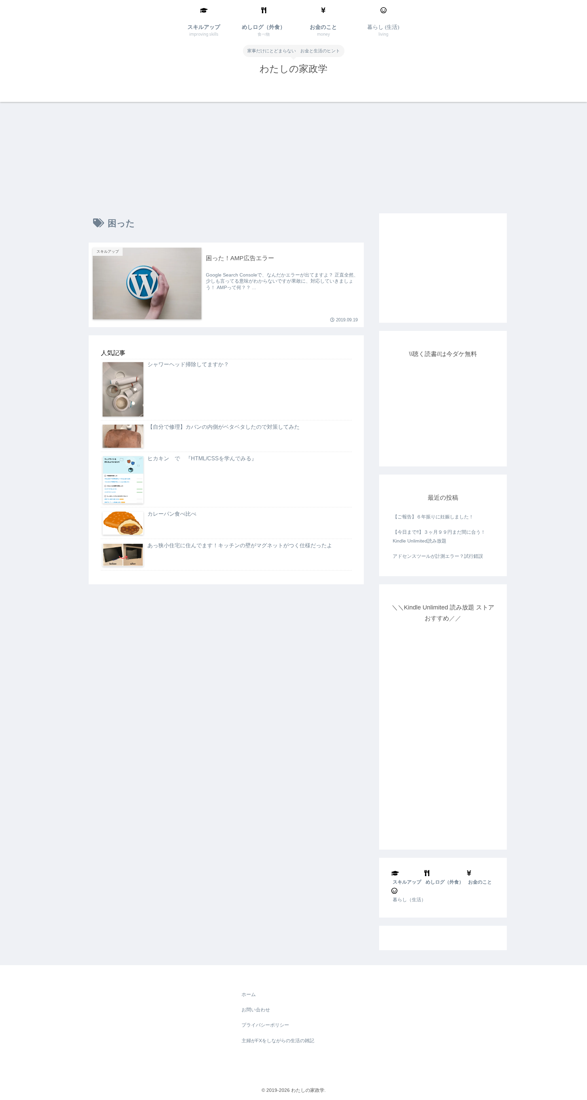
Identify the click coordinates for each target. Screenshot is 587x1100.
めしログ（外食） (445, 882)
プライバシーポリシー (265, 1025)
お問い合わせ (256, 1009)
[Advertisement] (293, 157)
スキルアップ (407, 882)
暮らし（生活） (409, 899)
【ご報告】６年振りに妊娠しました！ (433, 516)
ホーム (249, 994)
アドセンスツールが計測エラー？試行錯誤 (438, 556)
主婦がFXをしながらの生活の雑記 (278, 1040)
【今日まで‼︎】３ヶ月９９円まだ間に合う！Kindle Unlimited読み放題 (439, 536)
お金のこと (480, 882)
